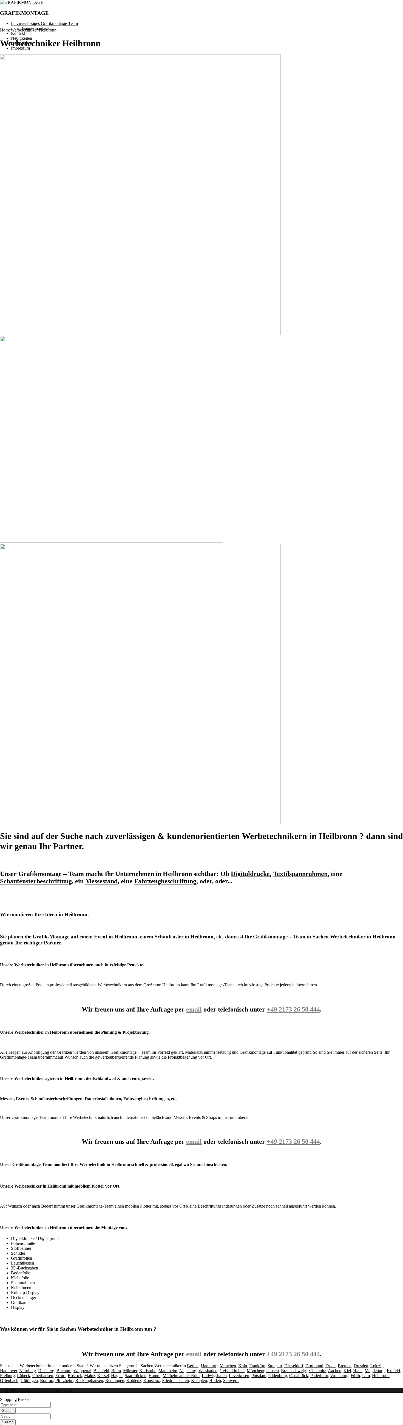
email (194, 1009)
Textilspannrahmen (300, 873)
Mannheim (167, 1370)
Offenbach (9, 1380)
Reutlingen (114, 1380)
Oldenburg (277, 1375)
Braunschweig (293, 1370)
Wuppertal (82, 1370)
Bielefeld (101, 1370)
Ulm (366, 1375)
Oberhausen (42, 1375)
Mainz (89, 1375)
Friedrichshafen (175, 1380)
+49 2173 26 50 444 (293, 1009)
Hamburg (209, 1365)
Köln (242, 1365)
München (228, 1365)
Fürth (355, 1375)
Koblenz (133, 1380)
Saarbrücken (135, 1375)
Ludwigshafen (214, 1375)
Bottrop (46, 1380)
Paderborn (319, 1375)
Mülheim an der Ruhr (181, 1375)
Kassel (103, 1375)
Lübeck (23, 1375)
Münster (130, 1370)
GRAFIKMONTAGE (24, 13)
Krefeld (393, 1370)
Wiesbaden (207, 1370)
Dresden (361, 1365)
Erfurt (60, 1375)
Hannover (8, 1370)
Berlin (192, 1365)
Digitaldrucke (250, 873)
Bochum (63, 1370)
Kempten (199, 1380)
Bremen (344, 1365)
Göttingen (29, 1380)
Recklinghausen (89, 1380)
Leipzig (377, 1365)
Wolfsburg (339, 1375)
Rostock (75, 1375)
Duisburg (46, 1370)
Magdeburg (375, 1370)
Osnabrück (298, 1375)
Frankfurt (257, 1365)
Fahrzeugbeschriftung (165, 881)
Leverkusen (239, 1375)
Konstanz (151, 1380)
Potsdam (258, 1375)
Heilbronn (381, 1375)
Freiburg (7, 1375)
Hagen (117, 1375)
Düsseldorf (293, 1365)
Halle (357, 1370)
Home (5, 30)
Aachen (334, 1370)
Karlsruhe (147, 1370)
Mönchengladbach (263, 1370)
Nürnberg (27, 1370)
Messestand (101, 881)
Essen (330, 1365)
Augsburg (187, 1370)
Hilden (215, 1380)
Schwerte (231, 1380)
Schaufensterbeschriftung (36, 881)
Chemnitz (317, 1370)
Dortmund (314, 1365)
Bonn (116, 1370)
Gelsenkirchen (232, 1370)
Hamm (154, 1375)
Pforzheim (64, 1380)
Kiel (347, 1370)
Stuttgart (275, 1365)
